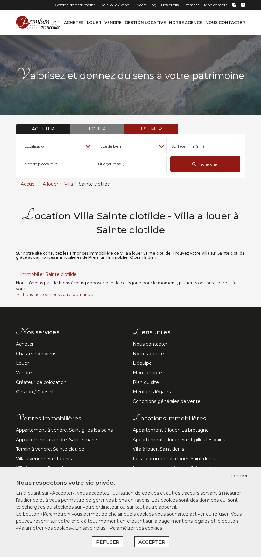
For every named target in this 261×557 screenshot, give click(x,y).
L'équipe (142, 363)
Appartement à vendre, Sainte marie (56, 439)
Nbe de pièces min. (41, 164)
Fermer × (241, 475)
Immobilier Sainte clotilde (48, 274)
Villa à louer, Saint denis (158, 449)
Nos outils (170, 5)
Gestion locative (145, 22)
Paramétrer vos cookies (135, 528)
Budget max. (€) (113, 164)
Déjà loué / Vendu (116, 5)
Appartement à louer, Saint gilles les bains (179, 439)
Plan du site (146, 382)
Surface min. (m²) (188, 146)
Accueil (29, 184)
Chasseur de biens (36, 353)
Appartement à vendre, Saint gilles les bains (64, 430)
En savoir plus (91, 528)
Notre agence (185, 22)
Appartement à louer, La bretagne (171, 430)
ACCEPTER (151, 542)
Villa (68, 184)
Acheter (74, 22)
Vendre (113, 22)
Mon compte (216, 5)
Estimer (151, 129)
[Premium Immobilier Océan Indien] (38, 22)
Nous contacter (225, 22)
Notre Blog (146, 5)
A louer (50, 184)
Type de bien (109, 146)
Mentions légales (152, 392)
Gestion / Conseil (34, 392)
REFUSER (107, 542)
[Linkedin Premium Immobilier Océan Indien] (243, 5)
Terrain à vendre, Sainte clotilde (50, 449)
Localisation (35, 146)
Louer (94, 22)
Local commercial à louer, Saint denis (174, 459)
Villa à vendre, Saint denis (44, 459)
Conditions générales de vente (167, 401)
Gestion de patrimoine (75, 5)
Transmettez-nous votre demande (57, 294)
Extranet (191, 5)
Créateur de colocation (41, 382)
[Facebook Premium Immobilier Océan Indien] (234, 5)
